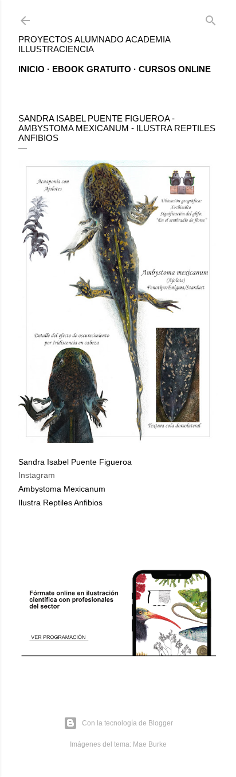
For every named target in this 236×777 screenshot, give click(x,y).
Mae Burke (150, 744)
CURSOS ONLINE (175, 69)
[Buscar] (211, 18)
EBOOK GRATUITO (91, 69)
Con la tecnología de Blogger (127, 723)
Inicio (31, 69)
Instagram (36, 475)
